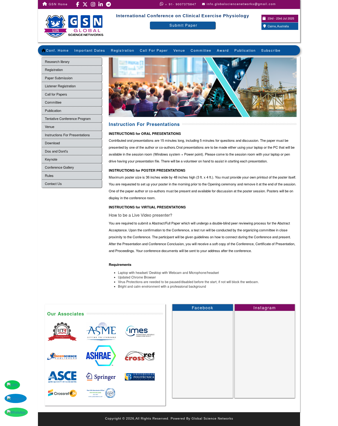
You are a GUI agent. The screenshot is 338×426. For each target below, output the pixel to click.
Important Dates (89, 50)
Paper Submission (58, 77)
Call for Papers (56, 94)
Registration (122, 50)
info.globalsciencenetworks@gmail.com (241, 4)
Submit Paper (183, 25)
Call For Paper (154, 50)
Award (223, 50)
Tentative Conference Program (68, 118)
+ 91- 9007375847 (180, 4)
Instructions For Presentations (67, 134)
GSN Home (57, 4)
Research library (57, 61)
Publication (245, 50)
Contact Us (53, 183)
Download (52, 142)
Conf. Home (57, 50)
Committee (201, 50)
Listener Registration (60, 85)
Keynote (51, 159)
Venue (179, 50)
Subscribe (271, 50)
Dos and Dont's (56, 151)
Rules (49, 175)
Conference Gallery (59, 167)
